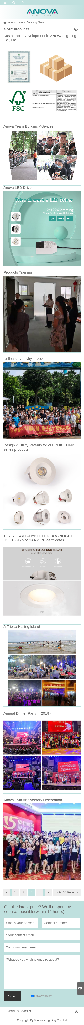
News (20, 22)
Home (8, 22)
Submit (12, 996)
